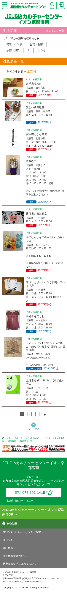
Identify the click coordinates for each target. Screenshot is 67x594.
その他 (41, 50)
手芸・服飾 (13, 50)
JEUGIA (7, 540)
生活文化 (10, 30)
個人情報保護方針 (13, 555)
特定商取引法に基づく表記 (18, 563)
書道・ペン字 (14, 44)
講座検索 (12, 441)
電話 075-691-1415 (29, 493)
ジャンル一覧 (56, 30)
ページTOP (33, 429)
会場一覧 (18, 438)
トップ (7, 438)
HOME (12, 523)
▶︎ (45, 414)
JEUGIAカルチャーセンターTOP (22, 532)
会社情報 (8, 548)
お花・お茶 (36, 44)
